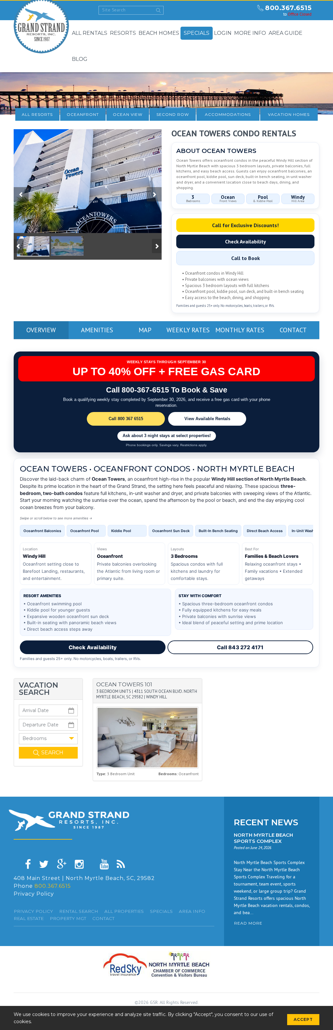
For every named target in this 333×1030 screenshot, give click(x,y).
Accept (303, 1019)
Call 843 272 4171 (240, 647)
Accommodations (228, 114)
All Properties (124, 911)
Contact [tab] (293, 330)
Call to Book (245, 258)
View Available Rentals (207, 418)
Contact (103, 918)
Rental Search (78, 911)
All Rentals (89, 33)
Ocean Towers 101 (124, 684)
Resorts (123, 33)
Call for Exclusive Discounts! (245, 225)
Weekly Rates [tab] (188, 330)
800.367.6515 (288, 8)
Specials (196, 33)
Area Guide (285, 33)
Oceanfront (83, 114)
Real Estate (29, 918)
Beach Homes (159, 33)
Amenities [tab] (97, 330)
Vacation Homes (289, 114)
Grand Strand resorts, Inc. (69, 820)
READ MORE (248, 923)
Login (223, 33)
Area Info (192, 911)
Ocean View (127, 114)
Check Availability (245, 241)
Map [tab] (145, 330)
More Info (250, 33)
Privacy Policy (34, 894)
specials (161, 911)
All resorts (37, 114)
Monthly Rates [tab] (239, 330)
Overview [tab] (41, 330)
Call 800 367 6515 (126, 418)
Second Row (172, 114)
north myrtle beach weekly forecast (246, 10)
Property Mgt (68, 918)
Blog (79, 59)
